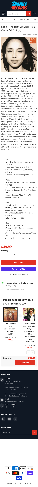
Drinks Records (15, 484)
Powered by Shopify (25, 484)
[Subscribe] (34, 432)
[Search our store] (28, 13)
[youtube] (9, 419)
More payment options (19, 274)
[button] (3, 14)
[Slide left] (28, 352)
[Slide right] (33, 352)
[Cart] (34, 14)
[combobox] (19, 13)
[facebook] (3, 419)
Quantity (4, 250)
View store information (14, 290)
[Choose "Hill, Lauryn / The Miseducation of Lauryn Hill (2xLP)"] (16, 309)
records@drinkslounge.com (14, 401)
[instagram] (15, 419)
